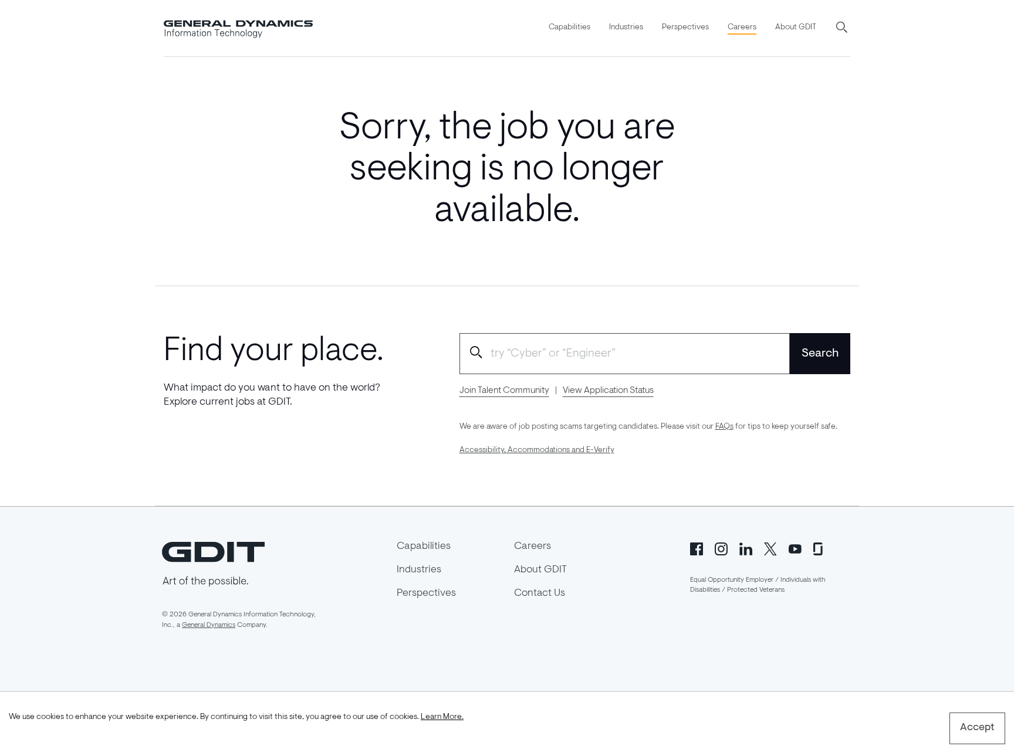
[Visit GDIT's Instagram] (721, 547)
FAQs (724, 427)
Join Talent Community (504, 390)
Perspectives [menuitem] (685, 27)
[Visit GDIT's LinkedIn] (745, 547)
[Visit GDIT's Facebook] (696, 547)
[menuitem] (569, 28)
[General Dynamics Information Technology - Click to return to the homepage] (238, 28)
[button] (842, 28)
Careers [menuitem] (742, 27)
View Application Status (608, 390)
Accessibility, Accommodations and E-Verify (536, 450)
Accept (977, 728)
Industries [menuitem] (626, 27)
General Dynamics (208, 625)
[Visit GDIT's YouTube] (795, 547)
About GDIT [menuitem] (795, 27)
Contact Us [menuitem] (539, 593)
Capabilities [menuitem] (569, 27)
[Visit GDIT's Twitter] (770, 547)
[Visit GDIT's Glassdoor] (819, 547)
